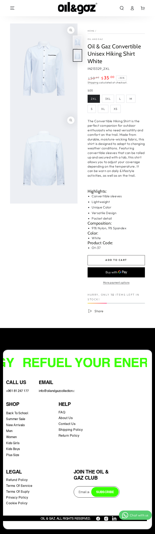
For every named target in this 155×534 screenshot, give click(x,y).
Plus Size (12, 455)
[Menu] (12, 8)
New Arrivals (15, 425)
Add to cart (116, 259)
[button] (121, 8)
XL (103, 109)
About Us (66, 418)
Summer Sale (15, 419)
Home (91, 31)
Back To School (17, 413)
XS (115, 109)
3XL (108, 99)
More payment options (116, 282)
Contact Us (68, 424)
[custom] (98, 518)
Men (9, 431)
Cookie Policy (17, 503)
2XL (94, 99)
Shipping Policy (71, 430)
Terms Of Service (19, 486)
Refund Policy (18, 480)
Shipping (93, 82)
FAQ (62, 412)
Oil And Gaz (95, 39)
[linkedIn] (114, 518)
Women (11, 437)
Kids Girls (12, 443)
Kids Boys (13, 449)
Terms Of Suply (18, 492)
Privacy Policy (17, 497)
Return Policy (69, 435)
